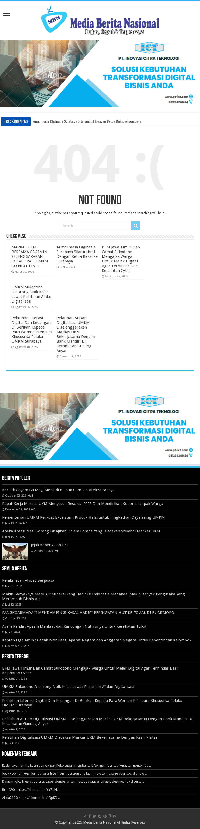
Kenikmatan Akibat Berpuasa (28, 580)
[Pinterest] (100, 816)
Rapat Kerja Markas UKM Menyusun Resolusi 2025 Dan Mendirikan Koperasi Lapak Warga (82, 503)
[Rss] (85, 816)
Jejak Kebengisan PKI (49, 545)
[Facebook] (89, 816)
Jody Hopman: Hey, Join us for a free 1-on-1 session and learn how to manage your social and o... (74, 773)
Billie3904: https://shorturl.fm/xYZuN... (30, 790)
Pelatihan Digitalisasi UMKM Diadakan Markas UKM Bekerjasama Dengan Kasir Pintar (80, 737)
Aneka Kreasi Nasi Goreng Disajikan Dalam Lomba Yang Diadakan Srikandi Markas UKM (81, 531)
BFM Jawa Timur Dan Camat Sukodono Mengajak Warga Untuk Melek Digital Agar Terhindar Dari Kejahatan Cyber (121, 259)
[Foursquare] (110, 816)
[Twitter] (94, 816)
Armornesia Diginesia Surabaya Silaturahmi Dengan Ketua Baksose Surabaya (87, 121)
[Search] (135, 225)
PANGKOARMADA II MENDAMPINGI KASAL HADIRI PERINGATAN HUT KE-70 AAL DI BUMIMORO (88, 612)
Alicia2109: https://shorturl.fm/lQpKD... (31, 798)
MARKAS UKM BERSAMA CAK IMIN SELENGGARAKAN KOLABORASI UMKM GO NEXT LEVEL (29, 256)
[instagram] (115, 816)
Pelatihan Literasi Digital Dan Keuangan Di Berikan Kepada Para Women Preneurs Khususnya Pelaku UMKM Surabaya (31, 330)
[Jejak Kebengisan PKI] (15, 551)
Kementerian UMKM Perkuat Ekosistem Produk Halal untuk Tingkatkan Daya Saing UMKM (83, 517)
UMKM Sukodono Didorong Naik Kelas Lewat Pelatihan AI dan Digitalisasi (31, 294)
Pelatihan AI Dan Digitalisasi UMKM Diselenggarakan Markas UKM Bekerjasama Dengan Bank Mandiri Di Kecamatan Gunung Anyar (76, 334)
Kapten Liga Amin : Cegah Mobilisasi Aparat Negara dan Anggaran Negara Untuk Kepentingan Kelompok (96, 640)
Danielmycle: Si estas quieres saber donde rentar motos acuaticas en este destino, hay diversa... (73, 781)
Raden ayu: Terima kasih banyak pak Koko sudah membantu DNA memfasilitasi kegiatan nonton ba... (76, 765)
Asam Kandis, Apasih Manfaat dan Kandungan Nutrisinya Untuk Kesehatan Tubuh (74, 626)
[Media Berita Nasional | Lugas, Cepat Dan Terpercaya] (100, 19)
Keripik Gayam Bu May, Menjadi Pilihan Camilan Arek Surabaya (58, 489)
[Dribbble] (105, 816)
